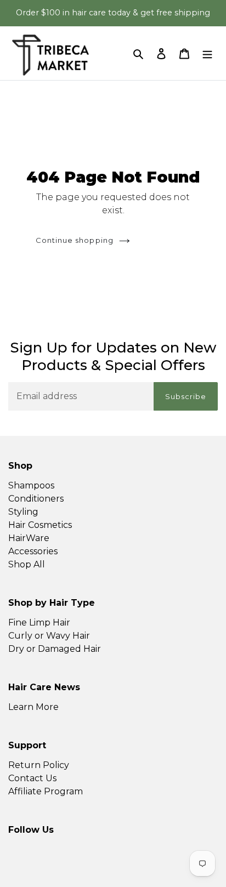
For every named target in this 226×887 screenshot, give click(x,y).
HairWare (28, 538)
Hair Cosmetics (40, 525)
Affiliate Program (45, 791)
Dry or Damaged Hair (54, 649)
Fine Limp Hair (39, 622)
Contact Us (32, 778)
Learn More (33, 707)
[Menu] (207, 53)
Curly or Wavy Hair (49, 635)
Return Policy (38, 765)
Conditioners (36, 498)
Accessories (33, 551)
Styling (23, 512)
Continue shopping (75, 240)
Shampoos (31, 485)
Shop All (26, 564)
